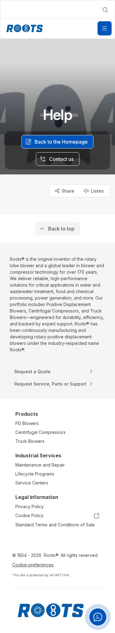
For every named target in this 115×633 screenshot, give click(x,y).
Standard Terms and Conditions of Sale (55, 524)
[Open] (105, 28)
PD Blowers (27, 423)
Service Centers (31, 482)
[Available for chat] (97, 617)
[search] (105, 10)
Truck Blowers (29, 441)
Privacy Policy (29, 506)
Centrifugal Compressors (40, 432)
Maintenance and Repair (40, 465)
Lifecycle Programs (34, 473)
